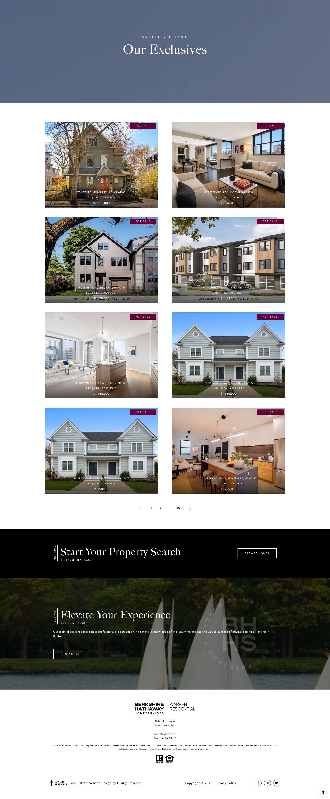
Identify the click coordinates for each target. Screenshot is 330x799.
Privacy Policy (226, 783)
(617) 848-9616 (165, 721)
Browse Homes (257, 553)
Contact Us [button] (70, 654)
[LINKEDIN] (276, 783)
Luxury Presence (129, 783)
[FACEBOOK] (258, 783)
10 (178, 508)
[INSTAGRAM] (267, 783)
